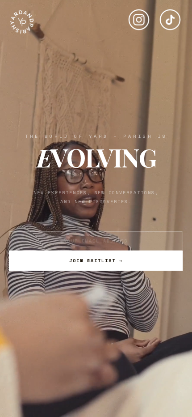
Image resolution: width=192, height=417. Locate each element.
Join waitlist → (96, 260)
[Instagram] (139, 16)
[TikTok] (170, 16)
